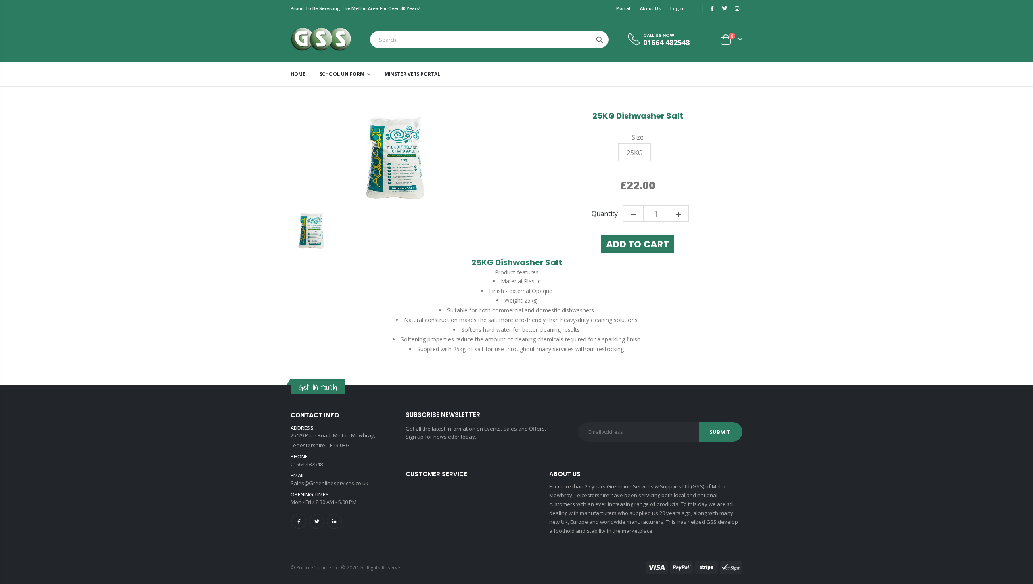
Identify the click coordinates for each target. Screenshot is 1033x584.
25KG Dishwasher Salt (637, 116)
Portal (623, 8)
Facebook (298, 521)
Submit (719, 432)
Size (638, 138)
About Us (650, 8)
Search (599, 39)
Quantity (605, 214)
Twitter (316, 521)
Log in (677, 8)
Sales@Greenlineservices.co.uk (329, 483)
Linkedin (334, 521)
